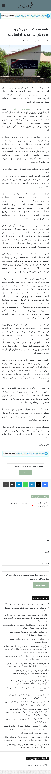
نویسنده (43, 40)
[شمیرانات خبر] (25, 5)
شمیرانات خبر (21, 109)
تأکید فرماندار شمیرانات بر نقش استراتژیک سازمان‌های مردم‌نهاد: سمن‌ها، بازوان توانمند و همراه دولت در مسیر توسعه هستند (25, 618)
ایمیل (46, 552)
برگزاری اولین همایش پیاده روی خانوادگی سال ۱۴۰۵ (26, 604)
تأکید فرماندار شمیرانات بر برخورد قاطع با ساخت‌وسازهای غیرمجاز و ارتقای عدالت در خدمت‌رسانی (30, 673)
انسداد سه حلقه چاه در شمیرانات (34, 733)
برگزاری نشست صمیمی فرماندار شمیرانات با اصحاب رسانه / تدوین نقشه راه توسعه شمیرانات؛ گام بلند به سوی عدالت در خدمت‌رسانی (25, 649)
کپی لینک (25, 472)
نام (47, 540)
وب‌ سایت (45, 563)
